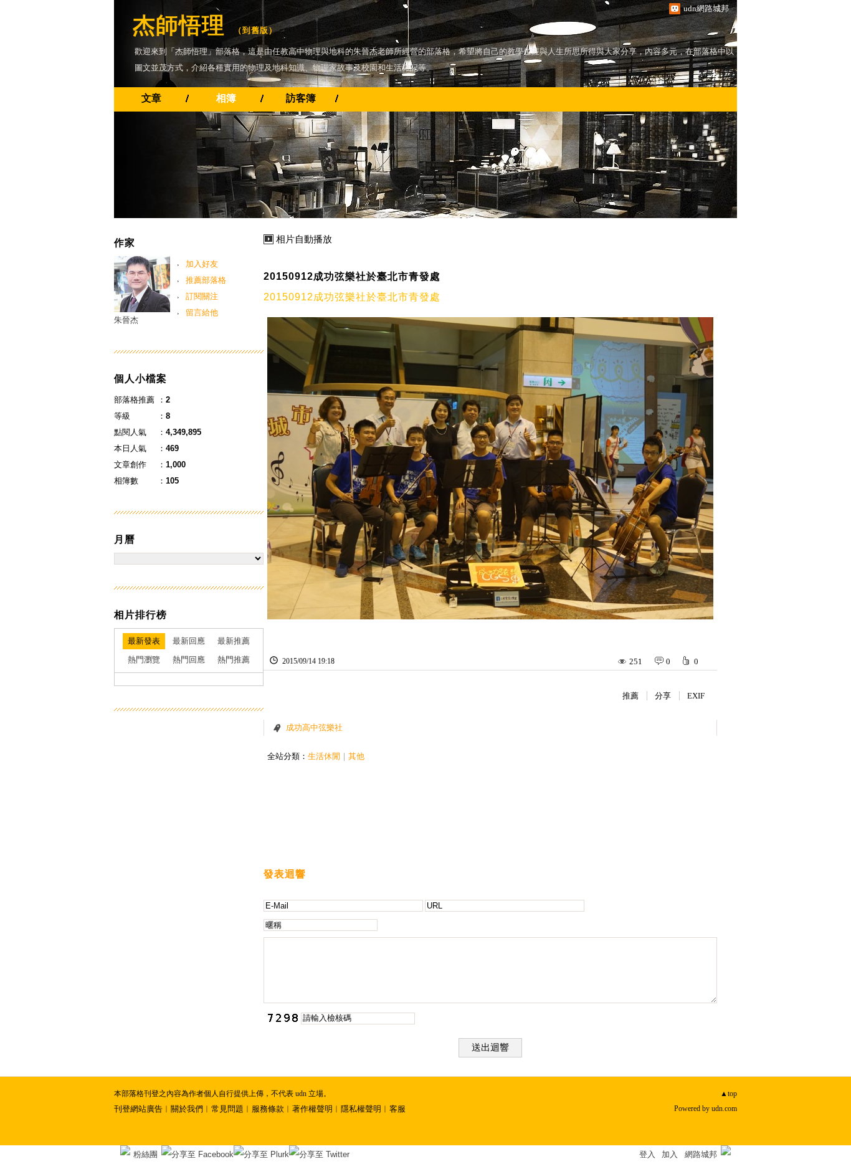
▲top (728, 1093)
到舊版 (255, 30)
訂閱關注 (202, 296)
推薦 (630, 695)
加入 (670, 1154)
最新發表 (144, 641)
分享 (663, 695)
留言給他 (202, 312)
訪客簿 (301, 98)
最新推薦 (233, 641)
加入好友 (202, 264)
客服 (397, 1109)
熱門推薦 (233, 659)
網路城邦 (701, 1154)
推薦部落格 (206, 280)
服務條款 (268, 1109)
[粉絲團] (125, 1150)
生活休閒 (324, 756)
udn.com (724, 1108)
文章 (151, 98)
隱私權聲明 (361, 1109)
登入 (647, 1154)
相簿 (226, 98)
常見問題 (227, 1109)
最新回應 (189, 641)
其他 (356, 756)
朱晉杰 (126, 320)
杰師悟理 (179, 25)
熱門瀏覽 (144, 659)
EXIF (696, 695)
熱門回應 (189, 659)
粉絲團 (145, 1154)
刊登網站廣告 (138, 1109)
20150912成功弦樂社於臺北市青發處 (352, 276)
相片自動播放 (304, 239)
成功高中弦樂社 (314, 727)
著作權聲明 (312, 1109)
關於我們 (187, 1109)
